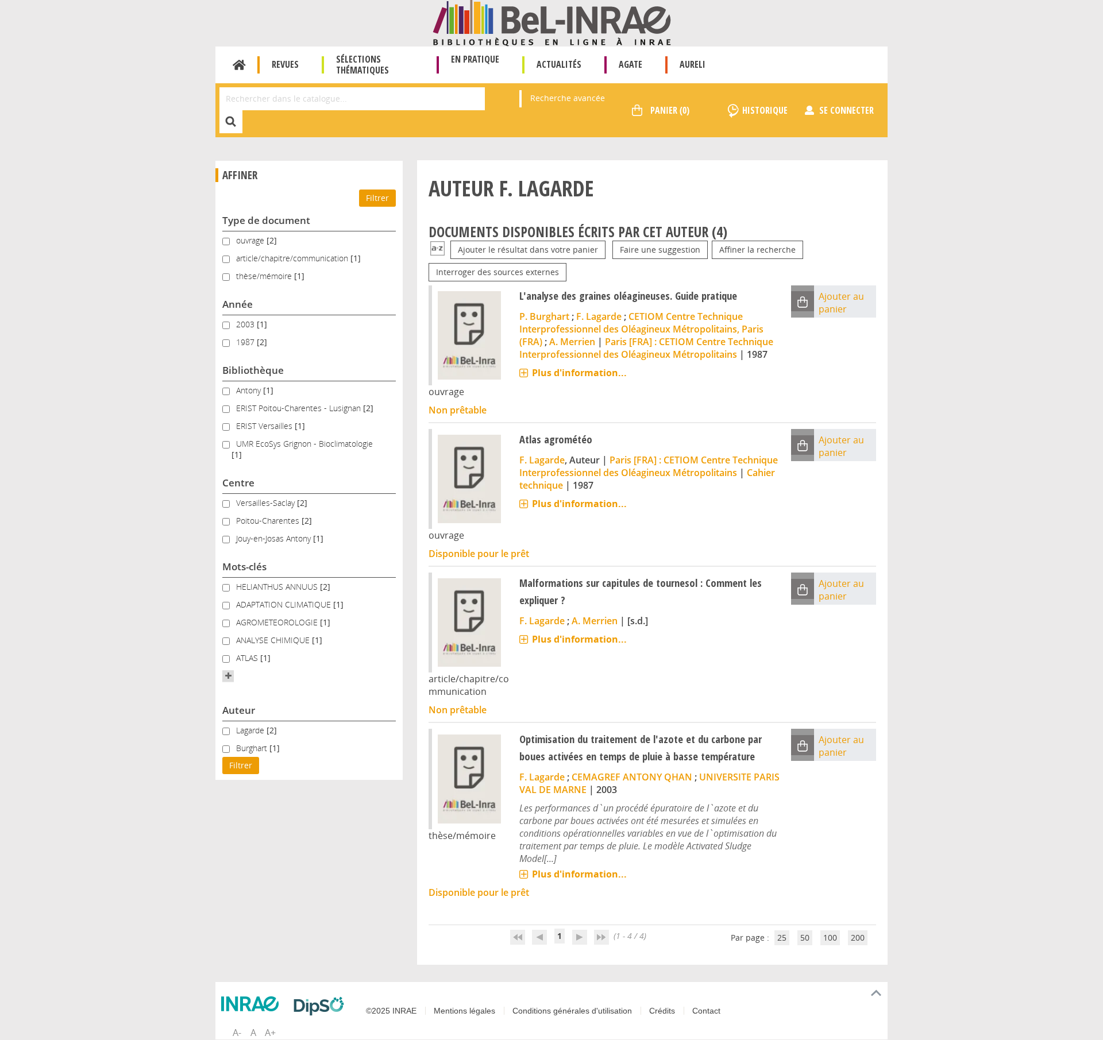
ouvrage (251, 240)
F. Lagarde (599, 316)
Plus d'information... (579, 372)
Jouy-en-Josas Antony (274, 538)
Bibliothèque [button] (253, 370)
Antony (249, 390)
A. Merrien (572, 341)
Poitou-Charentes (269, 520)
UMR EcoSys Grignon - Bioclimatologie (304, 443)
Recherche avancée (567, 97)
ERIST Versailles (265, 425)
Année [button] (237, 304)
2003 (246, 324)
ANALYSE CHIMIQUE (274, 640)
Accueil (239, 65)
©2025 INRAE (391, 1010)
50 (804, 937)
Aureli (692, 64)
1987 (246, 342)
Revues (285, 64)
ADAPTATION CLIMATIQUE (284, 604)
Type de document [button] (266, 220)
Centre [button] (238, 482)
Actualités (559, 64)
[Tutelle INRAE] (252, 1003)
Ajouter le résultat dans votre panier (528, 249)
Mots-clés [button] (244, 566)
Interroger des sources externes (497, 271)
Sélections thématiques (362, 64)
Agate (630, 64)
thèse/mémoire (265, 275)
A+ (270, 1032)
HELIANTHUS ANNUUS (278, 586)
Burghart (252, 748)
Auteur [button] (238, 710)
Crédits (662, 1010)
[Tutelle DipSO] (321, 1006)
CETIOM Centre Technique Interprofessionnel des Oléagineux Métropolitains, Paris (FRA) (641, 329)
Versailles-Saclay (266, 502)
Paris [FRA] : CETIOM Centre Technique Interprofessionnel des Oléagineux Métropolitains (646, 348)
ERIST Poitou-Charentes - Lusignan (299, 408)
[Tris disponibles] (437, 249)
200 (858, 937)
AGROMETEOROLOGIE (278, 622)
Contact (706, 1010)
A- (237, 1032)
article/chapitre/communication (293, 258)
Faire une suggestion (660, 249)
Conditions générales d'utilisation (572, 1010)
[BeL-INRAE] (552, 22)
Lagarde (251, 730)
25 (781, 937)
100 (830, 937)
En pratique (475, 59)
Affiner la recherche (757, 249)
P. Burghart (544, 316)
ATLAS (248, 657)
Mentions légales (464, 1010)
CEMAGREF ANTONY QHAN (632, 777)
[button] (228, 676)
